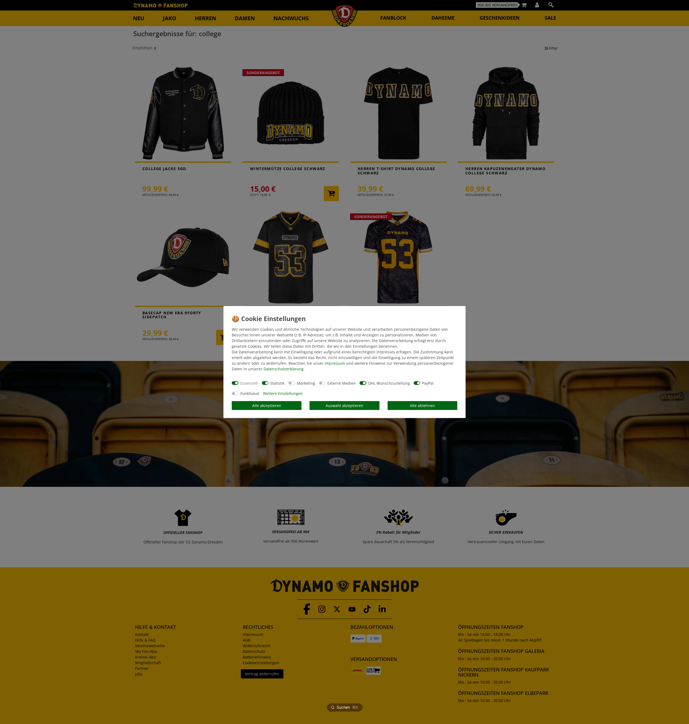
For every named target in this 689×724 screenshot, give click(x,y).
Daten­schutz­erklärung (283, 368)
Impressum (335, 363)
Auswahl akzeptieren (344, 405)
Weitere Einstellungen (283, 393)
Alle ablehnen (422, 405)
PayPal (428, 383)
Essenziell (249, 383)
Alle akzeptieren (266, 405)
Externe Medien (341, 383)
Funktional (249, 393)
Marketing (306, 383)
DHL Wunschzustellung (389, 383)
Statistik (277, 383)
